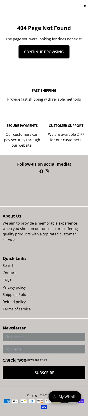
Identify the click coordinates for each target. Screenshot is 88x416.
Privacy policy (14, 287)
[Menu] (4, 9)
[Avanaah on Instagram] (47, 171)
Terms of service (17, 309)
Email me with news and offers (28, 360)
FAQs (7, 280)
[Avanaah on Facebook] (41, 171)
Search (8, 265)
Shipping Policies (17, 294)
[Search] (5, 9)
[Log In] (82, 9)
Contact (9, 272)
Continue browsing (44, 51)
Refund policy (14, 301)
